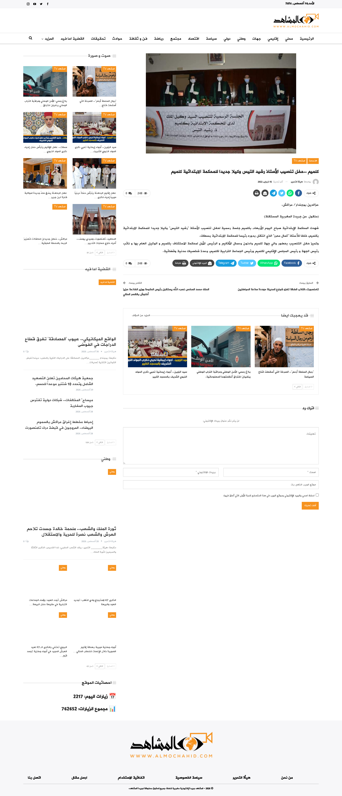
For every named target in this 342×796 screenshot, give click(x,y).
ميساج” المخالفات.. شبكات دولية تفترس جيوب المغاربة (61, 403)
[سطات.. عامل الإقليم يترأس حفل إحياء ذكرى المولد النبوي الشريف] (45, 127)
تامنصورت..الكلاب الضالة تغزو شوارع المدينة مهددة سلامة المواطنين (278, 289)
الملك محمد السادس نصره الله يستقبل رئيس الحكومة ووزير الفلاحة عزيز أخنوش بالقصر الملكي (166, 292)
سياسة (211, 38)
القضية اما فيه (72, 38)
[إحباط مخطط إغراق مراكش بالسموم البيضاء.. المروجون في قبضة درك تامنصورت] (106, 426)
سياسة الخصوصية (188, 777)
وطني (241, 38)
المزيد (49, 38)
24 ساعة (313, 161)
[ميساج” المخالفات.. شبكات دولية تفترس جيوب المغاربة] (106, 404)
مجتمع (175, 38)
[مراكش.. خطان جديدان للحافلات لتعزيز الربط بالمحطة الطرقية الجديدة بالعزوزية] (45, 219)
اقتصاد (193, 38)
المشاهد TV (299, 161)
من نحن (287, 777)
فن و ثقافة (138, 38)
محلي (289, 38)
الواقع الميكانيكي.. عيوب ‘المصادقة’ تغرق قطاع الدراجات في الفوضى (70, 342)
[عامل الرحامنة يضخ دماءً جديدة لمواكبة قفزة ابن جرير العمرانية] (45, 173)
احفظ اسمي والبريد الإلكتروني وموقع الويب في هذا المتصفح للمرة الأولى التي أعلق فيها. (269, 495)
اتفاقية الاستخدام (131, 777)
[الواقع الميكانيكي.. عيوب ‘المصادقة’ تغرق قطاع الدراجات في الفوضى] (69, 306)
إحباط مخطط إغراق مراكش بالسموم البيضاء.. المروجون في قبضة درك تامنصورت (59, 425)
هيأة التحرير (241, 777)
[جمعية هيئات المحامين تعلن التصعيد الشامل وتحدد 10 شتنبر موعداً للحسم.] (106, 382)
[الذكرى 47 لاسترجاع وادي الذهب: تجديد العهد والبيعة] (94, 580)
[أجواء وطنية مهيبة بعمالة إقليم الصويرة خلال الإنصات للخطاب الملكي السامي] (94, 627)
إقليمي (273, 38)
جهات (256, 38)
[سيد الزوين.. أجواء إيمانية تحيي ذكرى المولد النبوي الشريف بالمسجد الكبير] (157, 346)
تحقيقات (98, 38)
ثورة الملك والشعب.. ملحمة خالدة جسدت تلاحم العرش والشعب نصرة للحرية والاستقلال (71, 531)
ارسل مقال (79, 777)
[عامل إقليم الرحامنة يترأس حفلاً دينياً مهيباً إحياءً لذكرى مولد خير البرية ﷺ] (94, 173)
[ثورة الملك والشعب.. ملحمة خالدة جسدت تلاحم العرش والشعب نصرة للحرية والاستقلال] (69, 496)
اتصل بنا (34, 777)
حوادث (117, 38)
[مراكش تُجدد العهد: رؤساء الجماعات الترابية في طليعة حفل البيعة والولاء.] (45, 580)
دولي (227, 38)
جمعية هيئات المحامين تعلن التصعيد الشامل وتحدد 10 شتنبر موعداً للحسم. (62, 381)
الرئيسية (307, 38)
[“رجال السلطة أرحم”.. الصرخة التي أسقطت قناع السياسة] (284, 346)
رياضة (159, 38)
